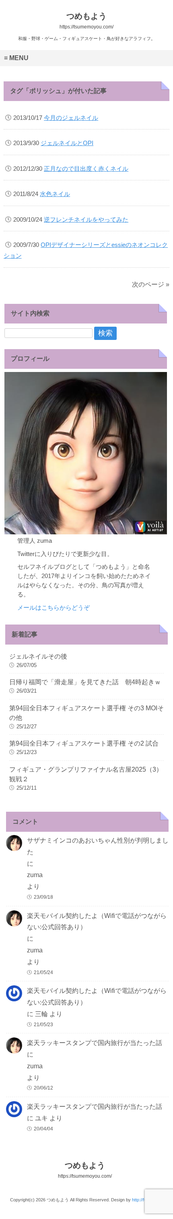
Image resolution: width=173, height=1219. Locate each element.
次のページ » (150, 284)
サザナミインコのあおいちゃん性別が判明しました (98, 846)
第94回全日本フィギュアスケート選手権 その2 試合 (84, 743)
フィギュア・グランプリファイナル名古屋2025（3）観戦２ (86, 774)
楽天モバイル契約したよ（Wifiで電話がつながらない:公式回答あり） (97, 921)
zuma (35, 874)
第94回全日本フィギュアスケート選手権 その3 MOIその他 (86, 713)
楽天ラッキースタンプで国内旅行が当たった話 (94, 1042)
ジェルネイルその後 (38, 656)
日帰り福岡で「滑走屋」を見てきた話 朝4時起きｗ (85, 682)
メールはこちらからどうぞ (53, 607)
